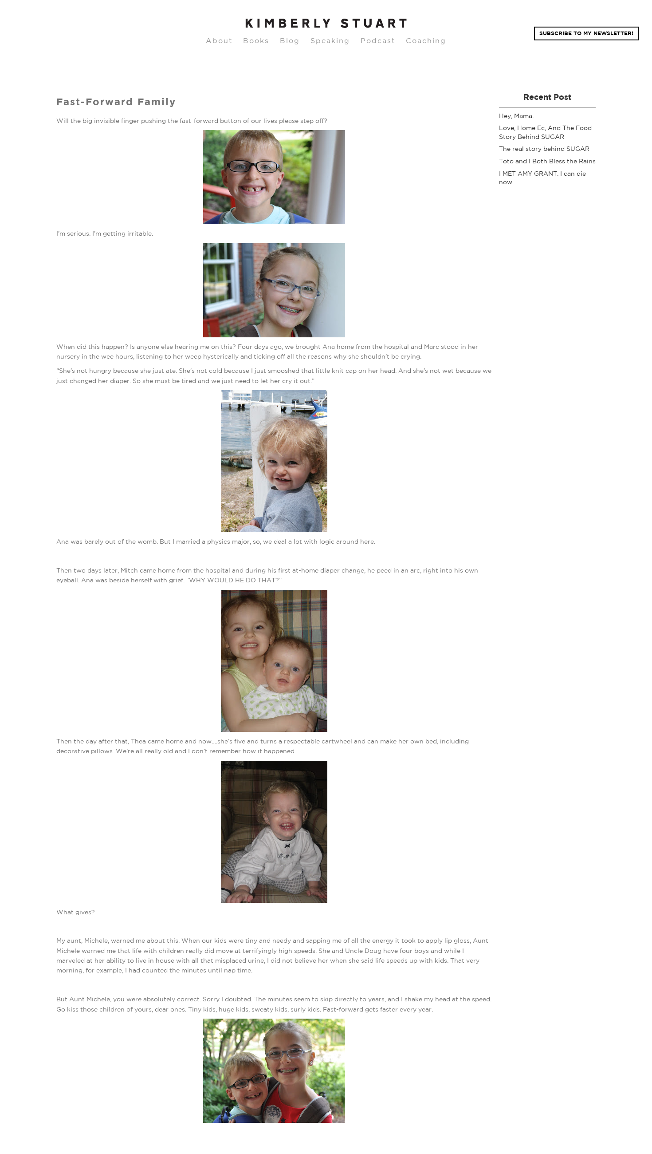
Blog (290, 40)
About (219, 40)
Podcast (378, 40)
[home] (326, 23)
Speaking (330, 40)
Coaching (426, 40)
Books (256, 40)
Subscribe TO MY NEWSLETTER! (586, 33)
